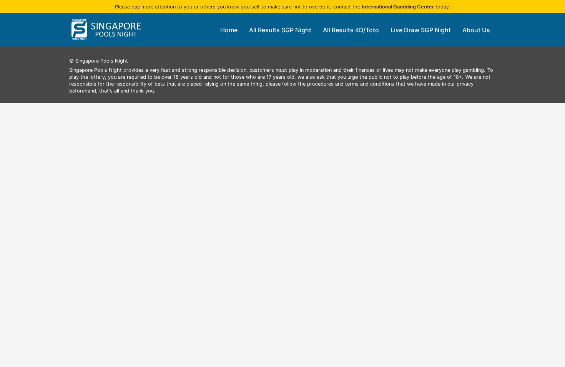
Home (229, 30)
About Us (476, 30)
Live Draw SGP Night (421, 30)
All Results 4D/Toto (351, 30)
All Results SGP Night (280, 30)
